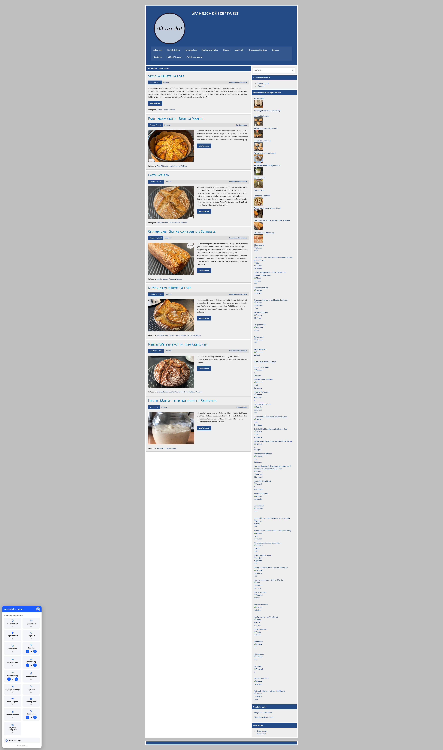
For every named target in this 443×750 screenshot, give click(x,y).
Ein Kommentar (241, 125)
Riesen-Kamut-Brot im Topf (169, 288)
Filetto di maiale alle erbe (265, 362)
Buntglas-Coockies (262, 196)
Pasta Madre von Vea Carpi (266, 617)
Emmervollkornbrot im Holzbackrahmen (271, 300)
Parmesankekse (261, 604)
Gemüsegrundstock (262, 404)
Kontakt (260, 86)
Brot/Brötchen (173, 50)
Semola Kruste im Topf (166, 76)
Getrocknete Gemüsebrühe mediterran (270, 416)
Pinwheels (258, 641)
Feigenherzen (260, 324)
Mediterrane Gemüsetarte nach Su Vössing (272, 530)
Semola (172, 110)
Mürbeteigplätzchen (262, 555)
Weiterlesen (155, 103)
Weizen (184, 166)
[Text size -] (27, 651)
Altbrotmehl (259, 98)
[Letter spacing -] (9, 679)
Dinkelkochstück (261, 287)
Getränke (157, 57)
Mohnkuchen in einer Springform (267, 543)
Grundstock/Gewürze (257, 50)
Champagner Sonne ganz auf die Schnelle (182, 232)
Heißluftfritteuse (174, 57)
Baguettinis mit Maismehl (265, 153)
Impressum (261, 734)
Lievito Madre (162, 110)
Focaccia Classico (261, 367)
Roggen (172, 279)
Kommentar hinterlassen (238, 82)
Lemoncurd (259, 506)
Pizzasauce (259, 654)
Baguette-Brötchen (262, 141)
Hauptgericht (191, 50)
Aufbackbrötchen (261, 116)
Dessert (226, 50)
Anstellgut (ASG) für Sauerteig (267, 110)
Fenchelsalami (260, 349)
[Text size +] (35, 651)
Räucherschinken (261, 678)
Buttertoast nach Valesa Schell (267, 208)
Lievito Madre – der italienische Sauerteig (182, 401)
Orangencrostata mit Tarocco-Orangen (271, 567)
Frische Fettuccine (261, 392)
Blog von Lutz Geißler (263, 712)
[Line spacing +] (35, 665)
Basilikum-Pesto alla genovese (267, 165)
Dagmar (166, 82)
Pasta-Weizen (158, 175)
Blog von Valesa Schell (263, 717)
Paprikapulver (260, 592)
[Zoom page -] (27, 717)
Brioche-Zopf (259, 178)
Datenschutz (262, 731)
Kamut (171, 335)
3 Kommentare (241, 407)
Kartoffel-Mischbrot (262, 481)
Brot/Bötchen (162, 166)
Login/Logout (263, 83)
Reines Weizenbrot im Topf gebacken (177, 344)
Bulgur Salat (259, 190)
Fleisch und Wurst (194, 57)
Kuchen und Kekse (210, 50)
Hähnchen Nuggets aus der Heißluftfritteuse (273, 441)
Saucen (275, 50)
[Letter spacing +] (16, 679)
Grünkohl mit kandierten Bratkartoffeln (270, 429)
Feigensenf (258, 337)
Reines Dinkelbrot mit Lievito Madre (269, 691)
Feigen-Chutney (261, 312)
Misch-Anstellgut (194, 335)
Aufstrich (239, 50)
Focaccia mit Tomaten (263, 379)
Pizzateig (258, 666)
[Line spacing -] (27, 665)
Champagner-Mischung (264, 233)
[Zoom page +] (35, 717)
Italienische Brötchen (263, 453)
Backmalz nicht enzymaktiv (265, 128)
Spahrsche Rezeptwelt (215, 13)
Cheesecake (259, 245)
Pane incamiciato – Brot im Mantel (176, 119)
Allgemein (157, 50)
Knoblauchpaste (261, 493)
